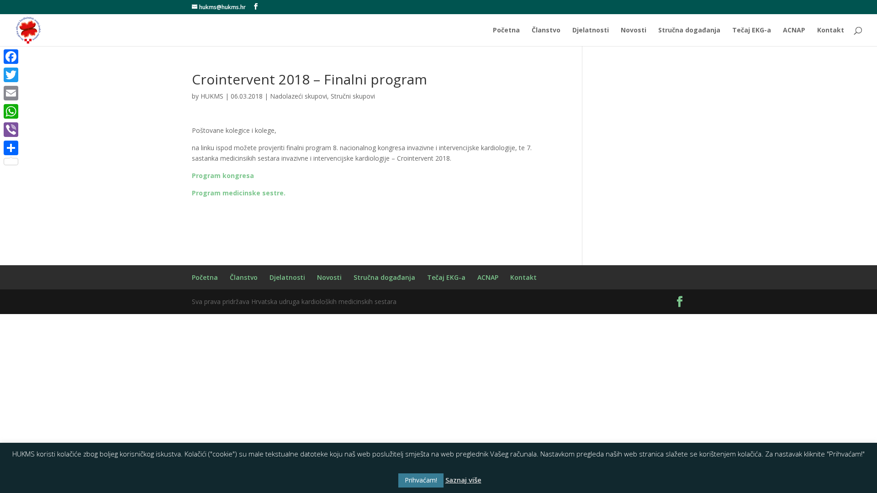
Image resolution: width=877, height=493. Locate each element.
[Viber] (11, 130)
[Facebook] (11, 56)
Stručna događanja (689, 30)
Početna (506, 30)
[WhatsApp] (11, 111)
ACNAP (794, 30)
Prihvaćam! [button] (421, 480)
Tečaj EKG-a (751, 30)
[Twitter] (11, 75)
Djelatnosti (590, 30)
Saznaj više (463, 479)
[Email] (11, 93)
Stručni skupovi (353, 96)
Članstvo (546, 30)
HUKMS (212, 96)
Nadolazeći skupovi (298, 96)
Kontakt (830, 30)
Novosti (633, 30)
